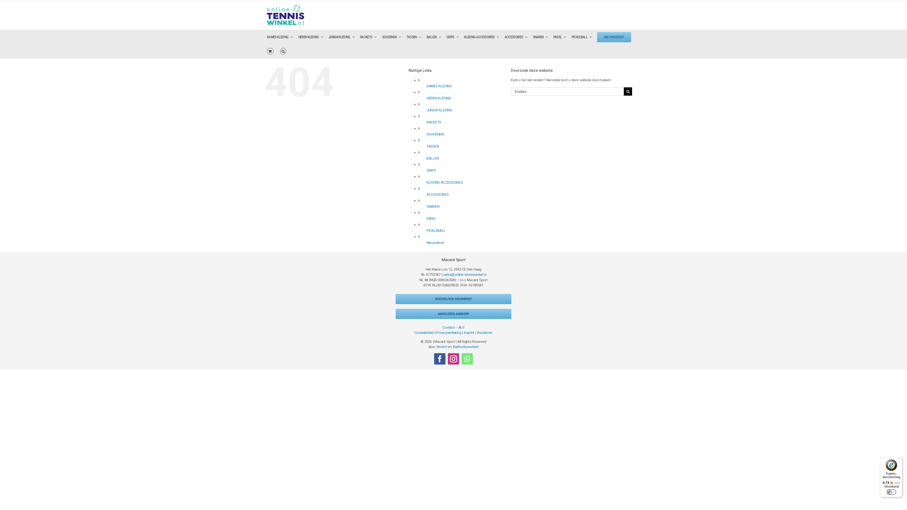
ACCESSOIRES (438, 194)
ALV (461, 327)
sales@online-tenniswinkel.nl (464, 274)
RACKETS (434, 122)
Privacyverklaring (448, 333)
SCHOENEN (435, 134)
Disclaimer (485, 333)
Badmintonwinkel (466, 347)
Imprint (469, 333)
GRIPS (431, 170)
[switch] (891, 492)
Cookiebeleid (424, 333)
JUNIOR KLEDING (439, 110)
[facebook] (439, 359)
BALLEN (433, 158)
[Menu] (899, 460)
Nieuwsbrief (436, 243)
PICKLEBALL (436, 231)
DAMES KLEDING (439, 86)
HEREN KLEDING (439, 98)
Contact (448, 327)
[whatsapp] (467, 359)
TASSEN (433, 146)
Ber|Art (442, 347)
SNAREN (433, 206)
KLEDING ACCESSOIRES (445, 182)
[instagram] (453, 359)
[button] (283, 51)
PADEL (431, 219)
